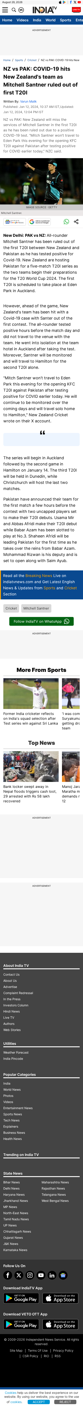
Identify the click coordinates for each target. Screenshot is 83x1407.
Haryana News (14, 1194)
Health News (12, 1139)
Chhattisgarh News (17, 1231)
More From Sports (41, 670)
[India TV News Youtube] (79, 2)
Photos (8, 1096)
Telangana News (54, 1194)
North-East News (15, 1213)
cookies (15, 1402)
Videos (23, 20)
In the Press (11, 999)
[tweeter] (18, 1275)
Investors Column (15, 1005)
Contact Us (11, 974)
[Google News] (14, 222)
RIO (46, 1356)
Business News (14, 1132)
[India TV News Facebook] (70, 2)
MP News (10, 1207)
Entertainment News (18, 1108)
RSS (58, 1356)
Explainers (10, 1126)
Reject (65, 1402)
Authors (8, 1023)
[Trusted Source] (39, 222)
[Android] (64, 2)
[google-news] (63, 1275)
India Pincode (13, 1058)
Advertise (10, 987)
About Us (10, 980)
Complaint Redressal (18, 993)
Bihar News (11, 1182)
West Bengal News (55, 1201)
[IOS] (60, 2)
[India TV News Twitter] (75, 2)
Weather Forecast (16, 1052)
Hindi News (11, 1011)
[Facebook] (7, 1275)
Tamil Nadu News (16, 1219)
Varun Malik (28, 101)
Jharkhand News (15, 1201)
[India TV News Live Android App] (21, 1298)
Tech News (11, 1120)
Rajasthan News (53, 1188)
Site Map (16, 1350)
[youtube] (41, 1275)
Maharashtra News (55, 1182)
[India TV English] (45, 10)
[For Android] (21, 1324)
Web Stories (12, 1030)
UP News (10, 1225)
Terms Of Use (38, 1350)
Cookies (10, 1392)
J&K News (10, 1244)
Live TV (8, 1017)
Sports (65, 20)
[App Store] (60, 1298)
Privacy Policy (63, 1350)
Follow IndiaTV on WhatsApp (38, 621)
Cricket (32, 60)
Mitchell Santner (36, 608)
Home (7, 20)
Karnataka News (15, 1250)
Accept (39, 1402)
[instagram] (29, 1275)
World (51, 20)
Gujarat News (13, 1237)
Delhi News (11, 1188)
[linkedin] (52, 1275)
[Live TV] (76, 10)
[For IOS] (60, 1324)
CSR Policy (30, 1356)
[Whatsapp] (66, 222)
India (37, 20)
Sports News (12, 1114)
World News (12, 1089)
